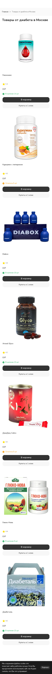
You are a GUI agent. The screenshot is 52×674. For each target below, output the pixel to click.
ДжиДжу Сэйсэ (9, 433)
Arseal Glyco (8, 343)
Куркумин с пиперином (13, 164)
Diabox (5, 254)
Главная (5, 12)
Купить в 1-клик (26, 105)
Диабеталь (7, 612)
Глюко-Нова (8, 522)
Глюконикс (7, 75)
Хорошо (45, 667)
